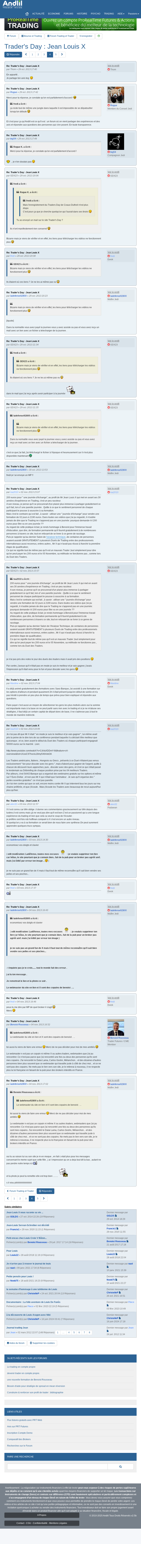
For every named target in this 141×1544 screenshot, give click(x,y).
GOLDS (14, 1216)
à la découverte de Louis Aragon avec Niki (28, 1315)
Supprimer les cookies (43, 1343)
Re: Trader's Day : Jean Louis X (22, 66)
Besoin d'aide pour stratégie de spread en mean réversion (36, 1386)
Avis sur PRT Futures (17, 1426)
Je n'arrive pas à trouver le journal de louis (28, 1263)
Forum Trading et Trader (61, 36)
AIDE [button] (120, 13)
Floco (30, 1306)
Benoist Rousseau (37, 1242)
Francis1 (14, 1229)
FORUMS (68, 13)
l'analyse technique (56, 537)
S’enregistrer (85, 36)
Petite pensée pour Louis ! (20, 1276)
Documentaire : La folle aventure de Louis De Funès (33, 1302)
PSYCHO (95, 13)
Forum (12, 36)
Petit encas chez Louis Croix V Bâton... (26, 1238)
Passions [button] (132, 13)
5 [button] (56, 54)
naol (12, 1268)
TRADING (109, 13)
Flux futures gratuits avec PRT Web (24, 1420)
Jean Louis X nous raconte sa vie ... (24, 1212)
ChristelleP (33, 1293)
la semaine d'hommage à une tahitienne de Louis (31, 1289)
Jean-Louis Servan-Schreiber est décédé (27, 1225)
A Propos (41, 1515)
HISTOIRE (82, 13)
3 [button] (44, 54)
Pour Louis (12, 1251)
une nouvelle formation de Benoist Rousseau (29, 1379)
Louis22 (14, 1255)
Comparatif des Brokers (19, 1439)
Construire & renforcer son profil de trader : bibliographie (35, 1392)
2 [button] (38, 54)
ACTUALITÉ (38, 13)
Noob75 (14, 1280)
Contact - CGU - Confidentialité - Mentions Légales (42, 1523)
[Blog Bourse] (12, 4)
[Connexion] (98, 36)
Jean (12, 1332)
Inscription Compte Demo (19, 1433)
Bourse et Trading (33, 36)
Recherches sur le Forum (19, 1445)
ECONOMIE (54, 13)
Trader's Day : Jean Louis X (45, 46)
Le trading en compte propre (21, 1367)
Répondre (14, 54)
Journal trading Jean (17, 1327)
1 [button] (32, 54)
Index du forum (16, 1343)
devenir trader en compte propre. (23, 1373)
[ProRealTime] (70, 23)
